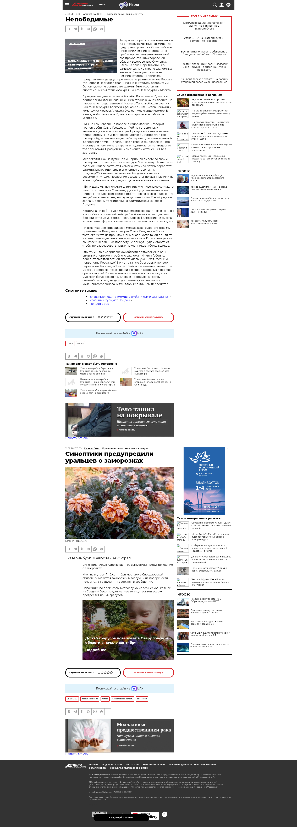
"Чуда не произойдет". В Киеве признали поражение (206, 622)
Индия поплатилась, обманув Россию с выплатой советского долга (207, 178)
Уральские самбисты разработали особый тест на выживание (98, 391)
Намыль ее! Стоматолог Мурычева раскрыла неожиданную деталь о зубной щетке (209, 136)
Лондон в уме (99, 303)
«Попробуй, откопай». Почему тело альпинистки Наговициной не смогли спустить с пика (210, 125)
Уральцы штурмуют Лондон (110, 300)
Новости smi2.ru (76, 438)
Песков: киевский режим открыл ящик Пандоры (208, 210)
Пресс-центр (132, 765)
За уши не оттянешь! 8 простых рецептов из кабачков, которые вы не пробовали (211, 102)
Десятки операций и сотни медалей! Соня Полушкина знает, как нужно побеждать (204, 67)
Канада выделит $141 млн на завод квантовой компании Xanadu (208, 188)
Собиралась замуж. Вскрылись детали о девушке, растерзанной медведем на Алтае (209, 548)
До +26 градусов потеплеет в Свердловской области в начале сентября (126, 640)
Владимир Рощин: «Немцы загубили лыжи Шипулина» (129, 296)
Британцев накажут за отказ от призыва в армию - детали (207, 611)
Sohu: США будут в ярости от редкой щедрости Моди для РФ (210, 634)
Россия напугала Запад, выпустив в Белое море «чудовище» (209, 199)
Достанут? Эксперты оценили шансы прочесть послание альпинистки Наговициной (211, 559)
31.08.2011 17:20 (72, 14)
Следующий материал (121, 818)
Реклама (93, 765)
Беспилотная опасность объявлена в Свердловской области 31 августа (204, 53)
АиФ (84, 541)
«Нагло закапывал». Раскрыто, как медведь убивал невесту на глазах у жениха (210, 113)
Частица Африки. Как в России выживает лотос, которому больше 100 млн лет (210, 582)
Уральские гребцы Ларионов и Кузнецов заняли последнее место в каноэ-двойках (96, 371)
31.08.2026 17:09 (73, 448)
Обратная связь (97, 768)
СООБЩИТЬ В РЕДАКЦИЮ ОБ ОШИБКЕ (129, 768)
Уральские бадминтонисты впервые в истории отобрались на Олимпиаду (152, 382)
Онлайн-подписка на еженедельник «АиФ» (192, 765)
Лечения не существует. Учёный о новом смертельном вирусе (209, 569)
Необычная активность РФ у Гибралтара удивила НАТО (205, 600)
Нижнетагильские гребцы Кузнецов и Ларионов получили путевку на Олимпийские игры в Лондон (90, 383)
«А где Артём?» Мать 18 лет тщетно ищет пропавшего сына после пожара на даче (210, 537)
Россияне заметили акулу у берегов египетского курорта (209, 645)
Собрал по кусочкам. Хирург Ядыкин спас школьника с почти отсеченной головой (211, 525)
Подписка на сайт (112, 765)
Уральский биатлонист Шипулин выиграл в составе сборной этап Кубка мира (152, 371)
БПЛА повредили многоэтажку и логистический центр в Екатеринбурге (204, 25)
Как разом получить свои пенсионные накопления (204, 222)
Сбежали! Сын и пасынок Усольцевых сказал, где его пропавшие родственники (211, 147)
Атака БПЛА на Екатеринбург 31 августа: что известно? (204, 39)
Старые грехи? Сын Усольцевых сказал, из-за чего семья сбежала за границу (210, 159)
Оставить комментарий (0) (148, 317)
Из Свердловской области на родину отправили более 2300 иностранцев (204, 81)
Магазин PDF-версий (154, 765)
